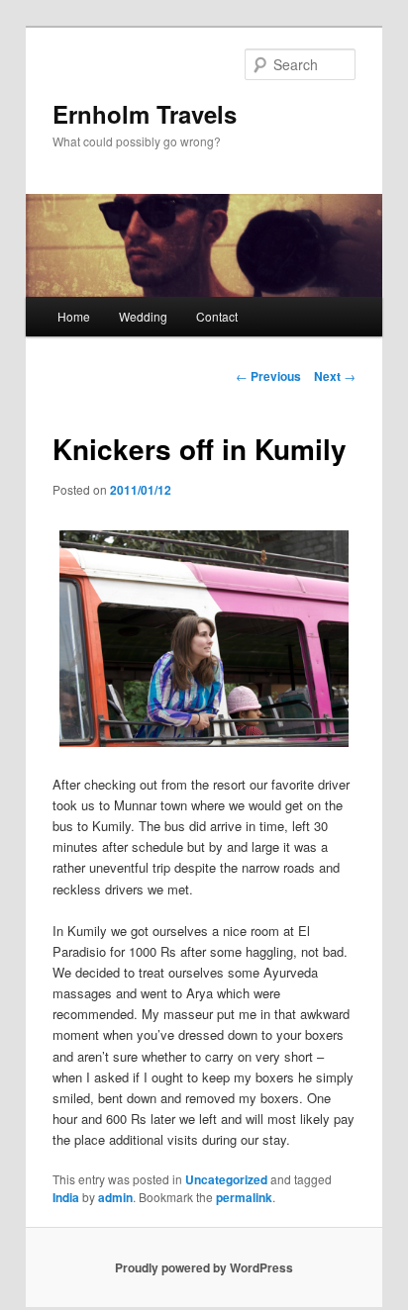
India (65, 1197)
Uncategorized (226, 1179)
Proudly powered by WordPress (204, 1267)
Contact (217, 316)
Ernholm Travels (144, 114)
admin (115, 1197)
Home (73, 316)
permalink (244, 1197)
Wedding (143, 316)
